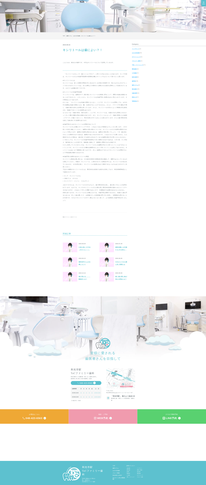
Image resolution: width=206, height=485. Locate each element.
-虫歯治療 (128, 468)
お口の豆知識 (116, 470)
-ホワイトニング (140, 475)
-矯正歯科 (139, 471)
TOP (114, 465)
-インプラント (139, 468)
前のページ (66, 217)
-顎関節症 (128, 473)
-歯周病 (127, 471)
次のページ (74, 217)
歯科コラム (116, 468)
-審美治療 (139, 473)
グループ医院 (116, 473)
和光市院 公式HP (117, 475)
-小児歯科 (128, 475)
